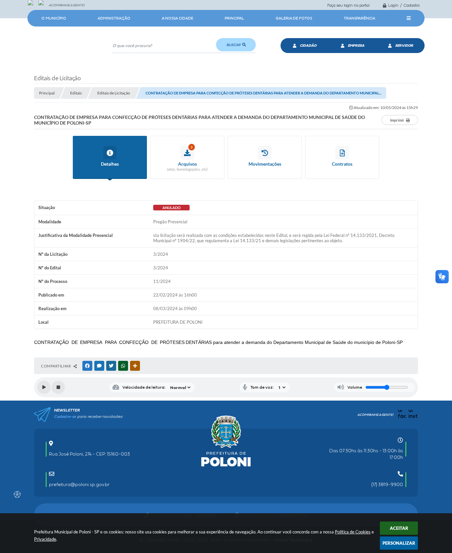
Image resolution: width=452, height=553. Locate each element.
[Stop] (58, 387)
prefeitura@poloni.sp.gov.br (79, 484)
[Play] (44, 387)
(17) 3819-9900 (387, 484)
